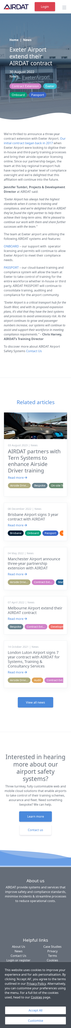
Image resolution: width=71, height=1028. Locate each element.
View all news (35, 702)
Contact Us (34, 351)
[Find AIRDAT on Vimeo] (40, 910)
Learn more (35, 816)
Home (13, 40)
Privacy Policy (36, 984)
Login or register (18, 960)
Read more (16, 477)
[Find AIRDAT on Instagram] (58, 910)
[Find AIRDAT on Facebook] (12, 910)
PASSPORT (11, 267)
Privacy (52, 951)
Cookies (36, 997)
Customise (35, 1021)
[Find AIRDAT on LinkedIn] (21, 910)
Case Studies (52, 947)
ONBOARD (11, 246)
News (27, 40)
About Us (18, 947)
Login (45, 7)
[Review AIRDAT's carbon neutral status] (35, 924)
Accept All (35, 1010)
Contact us (35, 830)
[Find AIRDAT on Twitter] (30, 910)
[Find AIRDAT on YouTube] (49, 910)
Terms (52, 956)
